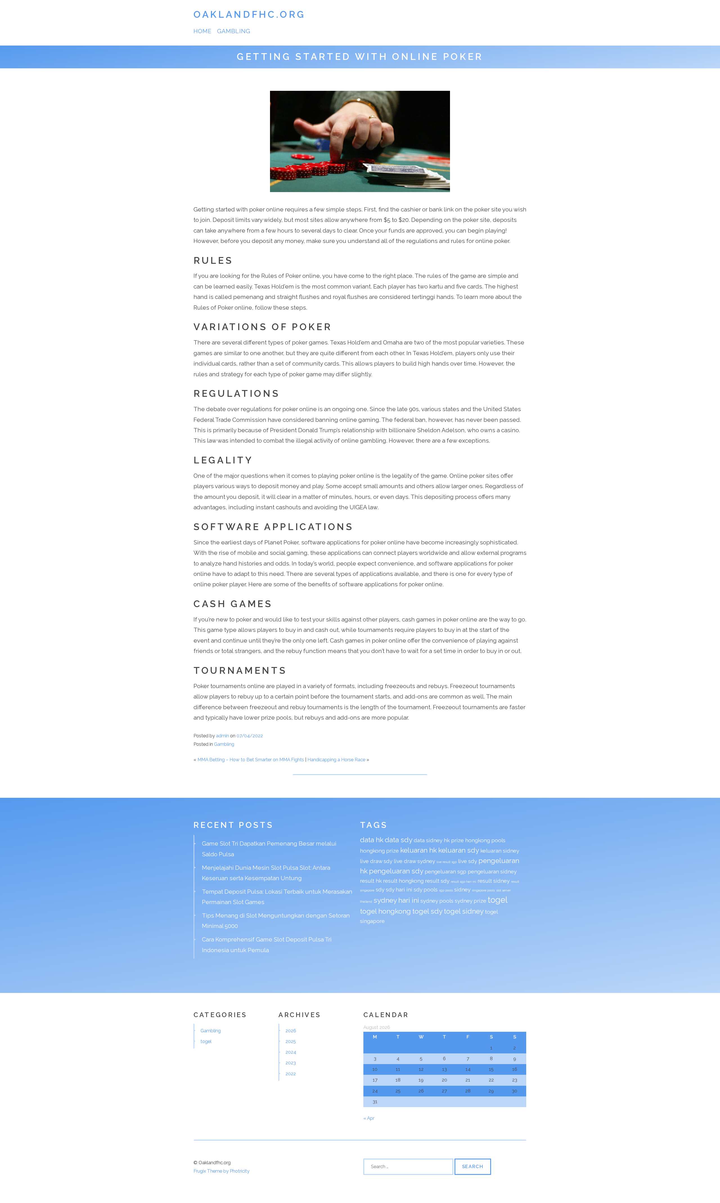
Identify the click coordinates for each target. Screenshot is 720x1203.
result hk (371, 881)
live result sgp (446, 862)
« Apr (368, 1118)
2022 (290, 1073)
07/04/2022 (250, 735)
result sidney (494, 881)
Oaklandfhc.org (249, 14)
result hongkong (403, 881)
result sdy (437, 881)
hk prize (454, 840)
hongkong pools (485, 840)
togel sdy (427, 911)
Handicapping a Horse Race (336, 759)
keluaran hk (418, 850)
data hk (371, 840)
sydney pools (436, 901)
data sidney (428, 840)
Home (203, 31)
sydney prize (470, 901)
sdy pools (426, 889)
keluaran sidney (499, 851)
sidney (462, 889)
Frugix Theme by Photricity (221, 1171)
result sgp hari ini (463, 881)
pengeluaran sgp (445, 871)
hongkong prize (379, 851)
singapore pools (483, 890)
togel (498, 900)
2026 (290, 1030)
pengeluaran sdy (396, 871)
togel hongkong (385, 911)
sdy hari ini (399, 889)
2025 (290, 1041)
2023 (290, 1062)
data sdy (398, 840)
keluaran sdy (458, 850)
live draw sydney (414, 861)
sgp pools (446, 890)
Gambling (233, 31)
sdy (380, 889)
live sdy (467, 861)
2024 (290, 1052)
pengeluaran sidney (492, 871)
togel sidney (463, 911)
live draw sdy (376, 861)
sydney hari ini (396, 900)
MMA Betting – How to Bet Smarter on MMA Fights (250, 759)
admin (222, 735)
